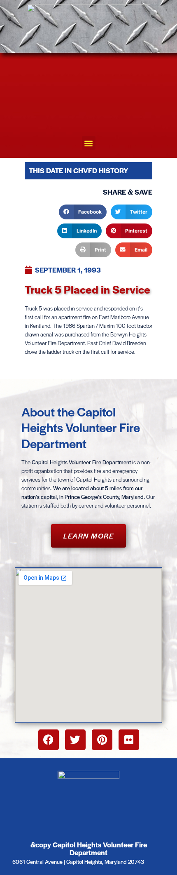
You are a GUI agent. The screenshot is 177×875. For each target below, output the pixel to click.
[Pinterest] (102, 739)
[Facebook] (48, 739)
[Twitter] (75, 739)
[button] (88, 143)
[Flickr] (129, 739)
